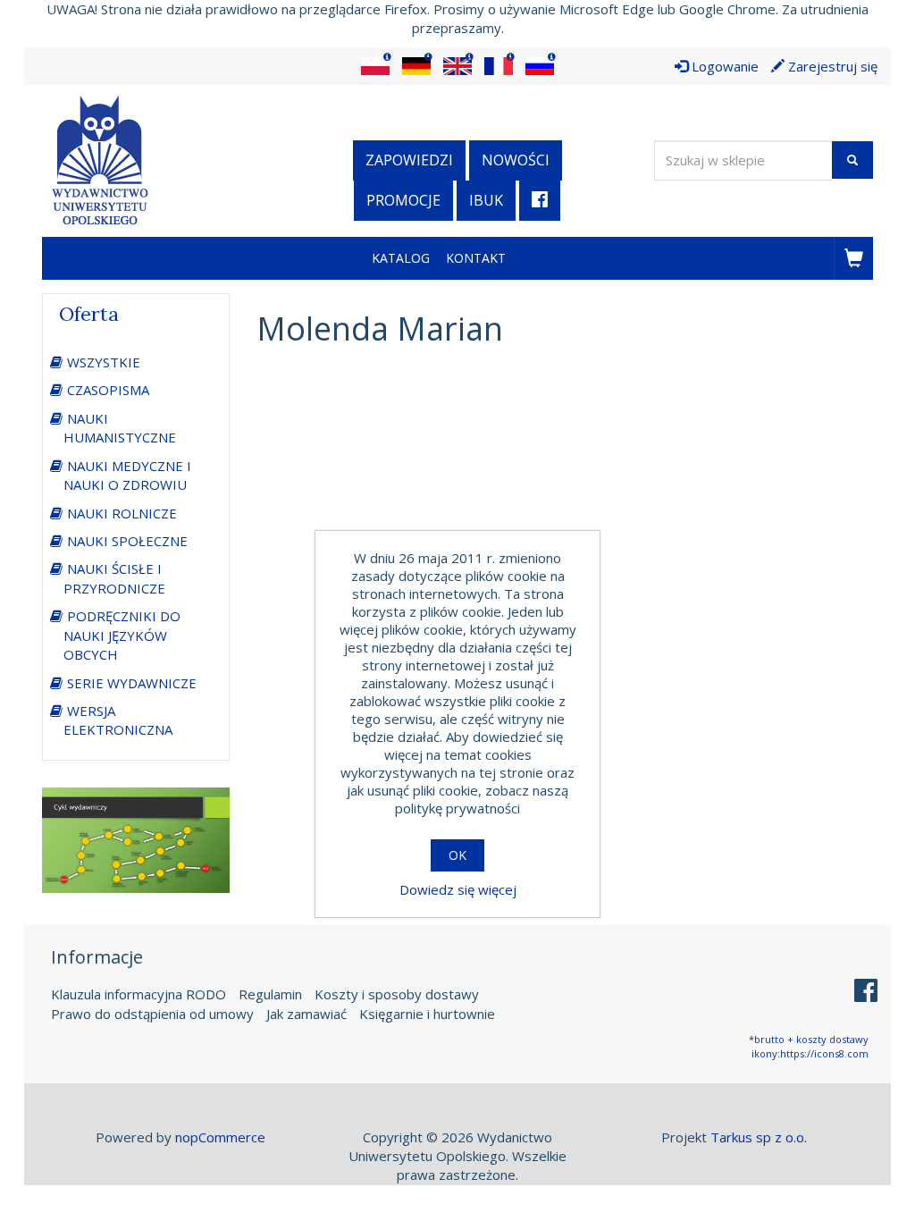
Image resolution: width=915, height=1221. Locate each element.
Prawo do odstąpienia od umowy (152, 1014)
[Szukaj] (852, 160)
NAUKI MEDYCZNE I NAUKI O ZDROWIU (127, 475)
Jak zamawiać (306, 1014)
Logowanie (723, 66)
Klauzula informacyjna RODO (138, 994)
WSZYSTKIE (103, 362)
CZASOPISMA (108, 390)
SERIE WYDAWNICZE (132, 683)
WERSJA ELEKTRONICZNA (117, 720)
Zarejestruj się (831, 66)
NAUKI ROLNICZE (122, 513)
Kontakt (476, 257)
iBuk (486, 200)
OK (457, 854)
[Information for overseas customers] (375, 66)
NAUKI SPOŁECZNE (127, 541)
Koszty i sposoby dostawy (397, 994)
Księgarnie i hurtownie (427, 1014)
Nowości (516, 160)
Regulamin (270, 994)
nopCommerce (220, 1137)
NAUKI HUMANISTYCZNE (119, 427)
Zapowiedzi (409, 160)
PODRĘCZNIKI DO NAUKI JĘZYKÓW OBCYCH (121, 635)
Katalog (401, 257)
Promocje (403, 200)
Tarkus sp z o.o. (758, 1137)
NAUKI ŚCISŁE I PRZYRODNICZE (114, 578)
